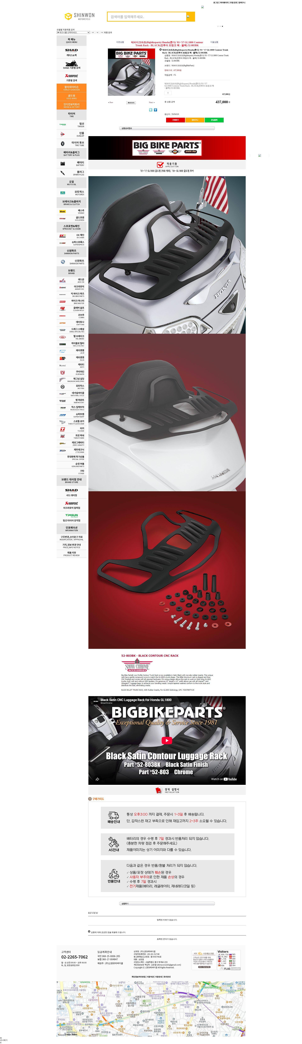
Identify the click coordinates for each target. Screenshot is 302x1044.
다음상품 (214, 42)
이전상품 (120, 42)
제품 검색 (108, 32)
